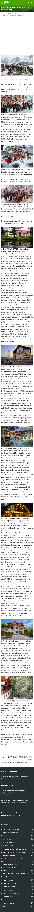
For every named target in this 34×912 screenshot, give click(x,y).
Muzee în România (9, 856)
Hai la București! (8, 842)
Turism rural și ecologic (11, 893)
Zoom (5, 906)
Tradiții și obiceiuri (9, 877)
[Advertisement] (17, 40)
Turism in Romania (9, 890)
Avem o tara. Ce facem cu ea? (13, 829)
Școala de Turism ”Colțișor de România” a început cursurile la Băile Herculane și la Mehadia (20, 757)
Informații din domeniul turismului (14, 849)
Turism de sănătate (9, 887)
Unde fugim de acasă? (10, 900)
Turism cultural (8, 880)
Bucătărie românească (10, 833)
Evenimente (7, 839)
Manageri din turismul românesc (14, 852)
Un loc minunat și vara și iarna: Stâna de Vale (15, 762)
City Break (6, 836)
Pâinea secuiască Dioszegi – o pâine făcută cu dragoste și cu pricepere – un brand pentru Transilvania (14, 803)
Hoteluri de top (8, 846)
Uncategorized (8, 897)
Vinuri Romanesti (8, 903)
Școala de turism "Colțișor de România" (16, 873)
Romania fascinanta (10, 865)
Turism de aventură (9, 883)
